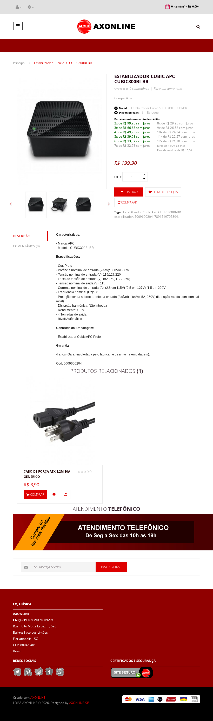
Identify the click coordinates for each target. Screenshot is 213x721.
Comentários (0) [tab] (26, 246)
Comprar (131, 192)
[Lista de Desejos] (54, 494)
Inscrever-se (111, 567)
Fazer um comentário (168, 88)
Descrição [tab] (21, 236)
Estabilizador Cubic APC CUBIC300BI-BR (152, 212)
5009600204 (144, 216)
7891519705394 (166, 216)
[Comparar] (65, 494)
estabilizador (123, 216)
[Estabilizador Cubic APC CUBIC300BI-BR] (35, 205)
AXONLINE (37, 697)
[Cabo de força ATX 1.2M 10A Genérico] (59, 420)
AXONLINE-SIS (79, 703)
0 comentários (139, 88)
